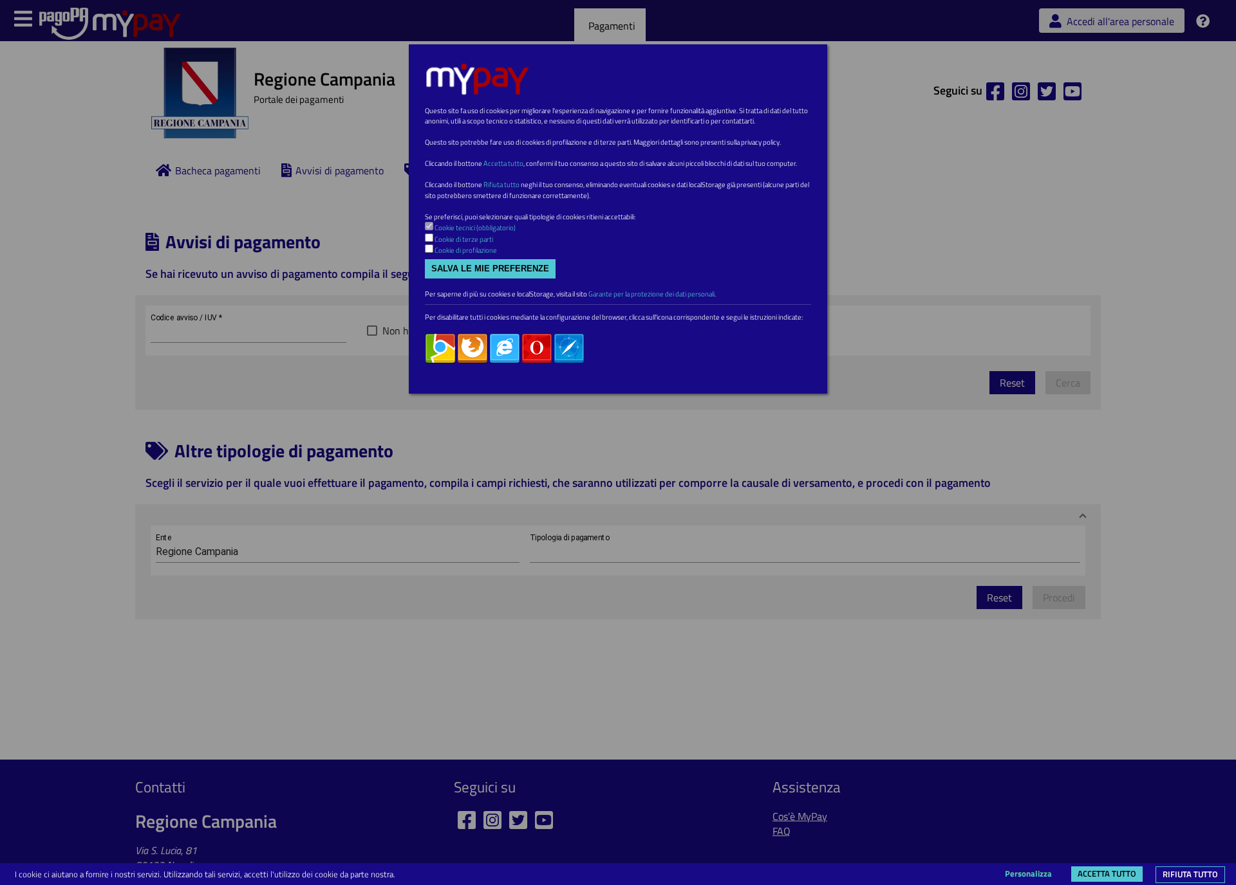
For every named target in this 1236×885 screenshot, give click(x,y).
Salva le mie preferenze (490, 268)
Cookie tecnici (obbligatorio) (475, 228)
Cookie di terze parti (464, 239)
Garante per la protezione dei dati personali (651, 294)
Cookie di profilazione (466, 250)
